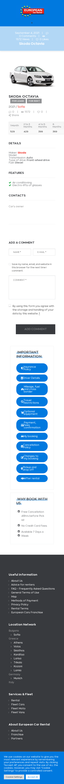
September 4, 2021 (27, 33)
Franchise (17, 734)
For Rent (34, 101)
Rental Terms (19, 608)
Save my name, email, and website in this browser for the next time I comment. (32, 267)
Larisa (17, 658)
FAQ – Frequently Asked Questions (33, 589)
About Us (17, 581)
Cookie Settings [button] (14, 777)
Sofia (21, 106)
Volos (17, 646)
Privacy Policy (19, 604)
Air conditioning (22, 182)
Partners (17, 738)
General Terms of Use (25, 592)
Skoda (22, 153)
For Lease (18, 101)
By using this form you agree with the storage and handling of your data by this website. (33, 310)
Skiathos (19, 650)
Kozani (18, 666)
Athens (18, 642)
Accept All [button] (33, 777)
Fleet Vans (18, 712)
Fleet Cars (18, 704)
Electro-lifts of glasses (27, 185)
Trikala (18, 662)
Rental (15, 700)
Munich (18, 678)
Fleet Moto (18, 708)
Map (14, 596)
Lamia (17, 670)
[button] (32, 368)
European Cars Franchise (27, 612)
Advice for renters (23, 585)
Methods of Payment (24, 600)
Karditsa (19, 654)
